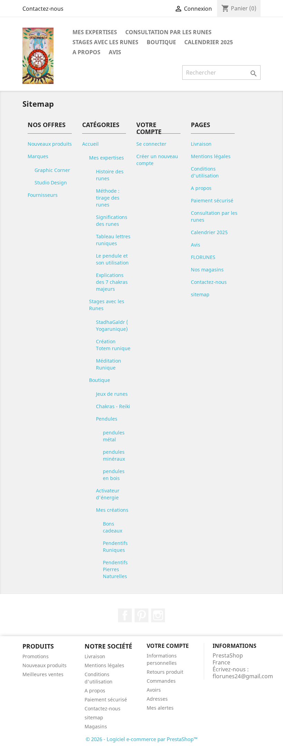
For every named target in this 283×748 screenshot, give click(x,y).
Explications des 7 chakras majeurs (112, 282)
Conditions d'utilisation (205, 172)
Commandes (161, 681)
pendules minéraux (114, 455)
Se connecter (151, 144)
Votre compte (168, 646)
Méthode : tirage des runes (107, 198)
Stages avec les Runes (105, 42)
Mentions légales (211, 156)
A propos (86, 52)
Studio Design (51, 182)
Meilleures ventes (43, 674)
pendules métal (114, 436)
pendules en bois (114, 474)
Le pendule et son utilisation (112, 259)
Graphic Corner (52, 170)
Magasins (96, 726)
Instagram (158, 615)
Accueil (90, 144)
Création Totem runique (113, 345)
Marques (38, 156)
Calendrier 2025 (208, 42)
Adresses (157, 699)
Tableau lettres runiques (113, 240)
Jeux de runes (112, 394)
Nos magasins (207, 269)
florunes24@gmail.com (243, 676)
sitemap (200, 294)
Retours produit (165, 672)
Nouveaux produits (50, 144)
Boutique (161, 42)
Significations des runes (111, 220)
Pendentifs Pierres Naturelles (115, 569)
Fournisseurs (43, 195)
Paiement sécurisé (212, 200)
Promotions (35, 656)
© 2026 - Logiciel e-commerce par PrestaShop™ (142, 739)
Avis (115, 52)
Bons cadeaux (112, 527)
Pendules (106, 418)
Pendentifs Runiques (115, 546)
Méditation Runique (108, 364)
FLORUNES (203, 257)
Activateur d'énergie (107, 494)
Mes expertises (94, 32)
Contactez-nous (43, 8)
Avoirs (154, 690)
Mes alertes (160, 707)
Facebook (125, 615)
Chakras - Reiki (113, 406)
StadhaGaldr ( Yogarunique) (112, 325)
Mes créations (112, 510)
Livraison (201, 144)
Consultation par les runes (168, 32)
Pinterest (141, 615)
